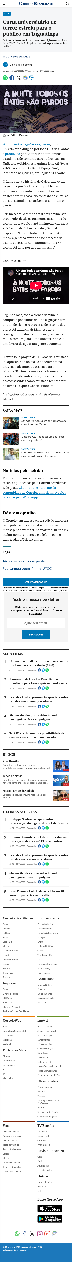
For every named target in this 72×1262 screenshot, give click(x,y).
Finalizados (42, 1002)
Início (6, 56)
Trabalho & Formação (47, 933)
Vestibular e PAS (45, 955)
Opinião (6, 964)
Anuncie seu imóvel (46, 1031)
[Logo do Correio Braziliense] (36, 4)
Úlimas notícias (44, 1044)
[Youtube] (47, 1234)
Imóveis (41, 1091)
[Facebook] (11, 79)
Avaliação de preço (12, 1149)
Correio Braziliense (18, 918)
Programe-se (9, 1060)
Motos (6, 1158)
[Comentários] (31, 79)
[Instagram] (40, 1234)
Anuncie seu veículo (12, 1136)
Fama (5, 1026)
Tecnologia (8, 973)
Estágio (41, 937)
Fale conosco (43, 973)
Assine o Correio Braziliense (16, 1011)
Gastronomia (9, 1035)
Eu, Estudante (48, 918)
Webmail (7, 1044)
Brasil (5, 937)
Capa (5, 924)
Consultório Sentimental (14, 1031)
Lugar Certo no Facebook (49, 1066)
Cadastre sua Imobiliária (49, 1075)
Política (6, 933)
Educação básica (45, 924)
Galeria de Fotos (45, 1062)
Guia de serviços (45, 1048)
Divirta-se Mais (14, 1050)
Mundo (6, 946)
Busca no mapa (44, 1035)
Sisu (39, 959)
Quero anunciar (44, 1087)
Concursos (45, 979)
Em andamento (44, 993)
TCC (48, 568)
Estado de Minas (45, 1182)
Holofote (7, 968)
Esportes (7, 955)
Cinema (6, 1056)
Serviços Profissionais (47, 1112)
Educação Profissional (47, 964)
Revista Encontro (50, 1151)
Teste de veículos (11, 1144)
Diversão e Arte (21, 56)
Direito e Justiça (10, 993)
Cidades (6, 928)
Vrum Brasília (43, 1144)
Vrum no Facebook (11, 1162)
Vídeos (6, 1153)
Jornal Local (43, 1136)
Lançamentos (43, 1039)
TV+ (5, 1073)
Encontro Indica (44, 1170)
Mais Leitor (8, 1078)
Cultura (41, 950)
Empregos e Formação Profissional (48, 1102)
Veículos (41, 1096)
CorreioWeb (12, 1020)
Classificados (47, 1081)
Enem (40, 941)
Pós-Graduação (44, 968)
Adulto (40, 1107)
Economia (7, 941)
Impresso (10, 983)
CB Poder (41, 1140)
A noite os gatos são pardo (25, 561)
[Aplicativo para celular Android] (49, 1219)
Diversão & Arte (10, 950)
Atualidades (43, 1165)
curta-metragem (17, 568)
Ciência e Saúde (10, 959)
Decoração (42, 1057)
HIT (4, 1069)
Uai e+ (40, 1191)
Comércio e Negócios (47, 1116)
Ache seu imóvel (45, 1026)
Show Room (43, 1053)
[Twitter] (18, 79)
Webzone (7, 1039)
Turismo (6, 977)
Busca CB (7, 1002)
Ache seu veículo (11, 1131)
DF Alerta (42, 1131)
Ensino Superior (44, 928)
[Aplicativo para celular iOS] (49, 1208)
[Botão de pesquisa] (67, 3)
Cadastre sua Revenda (13, 1171)
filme (37, 568)
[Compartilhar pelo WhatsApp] (47, 671)
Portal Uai (42, 1186)
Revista (41, 1161)
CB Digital (7, 998)
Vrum (7, 1126)
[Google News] (25, 79)
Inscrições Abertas (46, 998)
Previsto (41, 989)
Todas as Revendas (12, 1167)
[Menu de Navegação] (5, 3)
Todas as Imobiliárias (47, 1070)
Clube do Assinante (12, 1007)
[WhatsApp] (5, 79)
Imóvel (42, 1020)
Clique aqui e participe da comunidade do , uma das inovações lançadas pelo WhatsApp (34, 492)
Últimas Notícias (45, 946)
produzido (12, 154)
